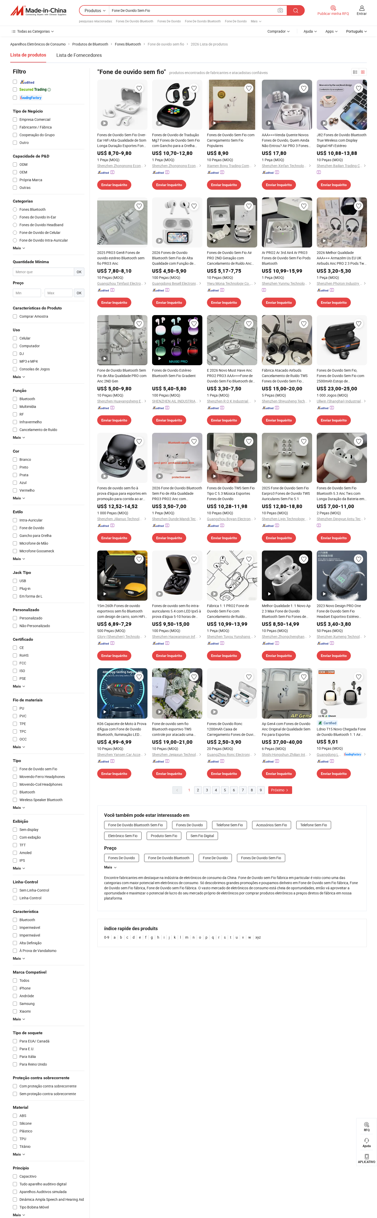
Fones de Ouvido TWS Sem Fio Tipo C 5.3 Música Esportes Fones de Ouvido (231, 493)
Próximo (278, 789)
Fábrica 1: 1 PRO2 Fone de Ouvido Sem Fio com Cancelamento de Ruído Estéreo (228, 611)
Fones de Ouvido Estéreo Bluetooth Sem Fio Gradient (174, 373)
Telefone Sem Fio (229, 824)
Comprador (276, 31)
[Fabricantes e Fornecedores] (38, 10)
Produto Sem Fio (164, 835)
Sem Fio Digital (202, 835)
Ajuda (308, 31)
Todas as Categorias (33, 31)
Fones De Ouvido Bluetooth (134, 21)
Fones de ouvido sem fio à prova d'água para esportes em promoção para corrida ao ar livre (121, 493)
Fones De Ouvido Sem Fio (261, 857)
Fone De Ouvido (236, 21)
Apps (329, 31)
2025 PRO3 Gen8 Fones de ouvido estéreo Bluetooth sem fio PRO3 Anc (120, 258)
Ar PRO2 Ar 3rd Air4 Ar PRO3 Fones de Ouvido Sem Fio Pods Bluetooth (286, 258)
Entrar (362, 13)
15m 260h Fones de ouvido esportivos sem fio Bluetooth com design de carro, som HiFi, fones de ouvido (121, 611)
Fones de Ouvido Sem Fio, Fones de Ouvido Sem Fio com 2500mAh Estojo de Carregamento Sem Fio (340, 376)
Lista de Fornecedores (79, 55)
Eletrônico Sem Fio (122, 835)
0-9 (106, 937)
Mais (108, 867)
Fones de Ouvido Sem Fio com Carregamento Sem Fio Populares (230, 140)
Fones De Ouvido (169, 21)
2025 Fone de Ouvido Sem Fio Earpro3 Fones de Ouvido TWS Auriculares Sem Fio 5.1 (286, 493)
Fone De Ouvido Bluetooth (203, 21)
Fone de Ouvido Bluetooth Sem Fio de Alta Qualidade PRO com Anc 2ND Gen (121, 375)
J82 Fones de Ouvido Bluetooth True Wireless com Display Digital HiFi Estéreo (341, 140)
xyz (258, 937)
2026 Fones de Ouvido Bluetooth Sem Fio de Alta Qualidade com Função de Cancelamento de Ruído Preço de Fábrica (176, 258)
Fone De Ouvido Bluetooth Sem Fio (135, 824)
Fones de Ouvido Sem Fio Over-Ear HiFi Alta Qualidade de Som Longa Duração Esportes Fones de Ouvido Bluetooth (122, 140)
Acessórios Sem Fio (271, 824)
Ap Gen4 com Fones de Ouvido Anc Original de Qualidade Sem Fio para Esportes (286, 729)
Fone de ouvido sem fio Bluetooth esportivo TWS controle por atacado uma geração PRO (172, 729)
